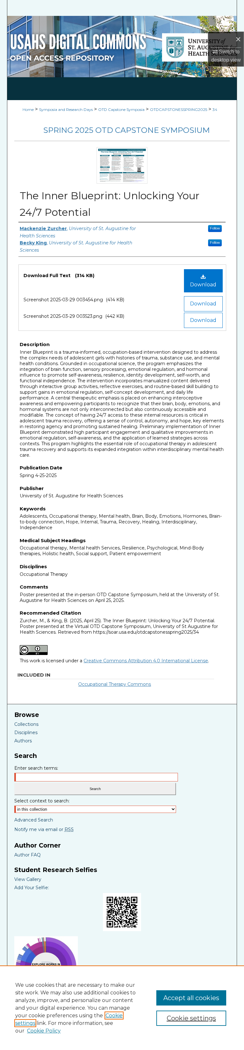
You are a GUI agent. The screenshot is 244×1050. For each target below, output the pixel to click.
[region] (122, 1007)
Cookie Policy (44, 1031)
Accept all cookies (191, 998)
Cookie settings (191, 1018)
